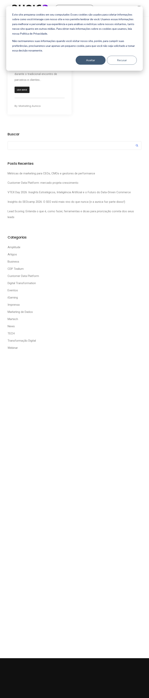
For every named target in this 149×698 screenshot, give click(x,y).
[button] (22, 90)
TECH (11, 333)
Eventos (13, 290)
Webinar (13, 348)
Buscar (14, 134)
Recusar (122, 60)
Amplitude (14, 247)
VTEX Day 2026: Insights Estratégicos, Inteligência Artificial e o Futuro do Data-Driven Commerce (70, 192)
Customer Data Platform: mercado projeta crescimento (43, 183)
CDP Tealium (16, 269)
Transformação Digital (22, 340)
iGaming (13, 297)
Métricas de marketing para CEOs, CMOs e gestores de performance (52, 173)
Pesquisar (137, 146)
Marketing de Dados (20, 312)
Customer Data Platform (23, 276)
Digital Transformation (22, 283)
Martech (13, 319)
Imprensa (14, 304)
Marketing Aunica (30, 106)
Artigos (12, 254)
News (11, 326)
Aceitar (90, 60)
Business (13, 261)
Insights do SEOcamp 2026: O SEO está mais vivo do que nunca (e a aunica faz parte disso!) (67, 202)
